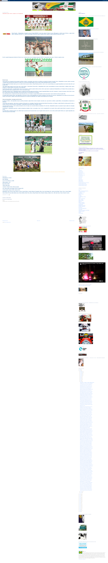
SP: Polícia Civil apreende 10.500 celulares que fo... (86, 449)
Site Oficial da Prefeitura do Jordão (83, 185)
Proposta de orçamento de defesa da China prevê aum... (86, 473)
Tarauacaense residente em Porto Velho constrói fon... (86, 441)
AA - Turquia (80, 189)
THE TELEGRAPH (81, 213)
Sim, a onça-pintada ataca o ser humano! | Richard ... (86, 483)
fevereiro (81, 491)
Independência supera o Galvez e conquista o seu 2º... (86, 385)
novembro (81, 372)
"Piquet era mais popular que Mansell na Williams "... (86, 462)
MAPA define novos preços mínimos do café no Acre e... (86, 446)
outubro (81, 373)
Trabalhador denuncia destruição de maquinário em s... (86, 394)
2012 (80, 507)
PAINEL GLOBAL (81, 180)
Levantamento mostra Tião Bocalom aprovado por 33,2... (86, 440)
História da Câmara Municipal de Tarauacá (85, 427)
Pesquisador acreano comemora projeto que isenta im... (86, 406)
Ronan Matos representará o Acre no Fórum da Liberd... (86, 391)
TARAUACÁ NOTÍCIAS (54, 3)
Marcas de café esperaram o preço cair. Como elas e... (86, 413)
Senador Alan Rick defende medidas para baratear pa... (86, 401)
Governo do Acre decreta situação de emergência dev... (86, 461)
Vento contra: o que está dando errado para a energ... (86, 484)
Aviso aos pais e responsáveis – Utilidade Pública (85, 469)
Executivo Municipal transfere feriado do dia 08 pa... (86, 472)
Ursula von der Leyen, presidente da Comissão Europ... (86, 482)
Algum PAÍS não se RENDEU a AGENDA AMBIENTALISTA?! (87, 382)
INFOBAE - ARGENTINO (81, 202)
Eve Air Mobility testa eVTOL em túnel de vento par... (86, 402)
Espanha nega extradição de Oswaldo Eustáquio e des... (86, 460)
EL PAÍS (80, 197)
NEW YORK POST (81, 204)
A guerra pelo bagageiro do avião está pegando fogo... (86, 468)
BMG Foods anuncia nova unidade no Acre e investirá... (86, 439)
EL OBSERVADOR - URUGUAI (82, 196)
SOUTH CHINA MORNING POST (82, 208)
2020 (80, 498)
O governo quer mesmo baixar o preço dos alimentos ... (86, 452)
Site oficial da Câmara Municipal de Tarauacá (84, 182)
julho (81, 377)
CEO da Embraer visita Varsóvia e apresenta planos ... (86, 459)
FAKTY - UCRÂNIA (81, 199)
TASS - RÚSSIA (80, 209)
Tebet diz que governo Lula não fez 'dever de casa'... (86, 390)
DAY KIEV (80, 194)
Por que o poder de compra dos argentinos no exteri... (86, 437)
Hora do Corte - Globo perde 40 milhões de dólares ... (86, 486)
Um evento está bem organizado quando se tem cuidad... (86, 471)
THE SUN (80, 212)
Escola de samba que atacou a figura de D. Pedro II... (86, 479)
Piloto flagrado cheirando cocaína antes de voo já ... (86, 436)
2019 (80, 499)
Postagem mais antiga (71, 220)
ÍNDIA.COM (80, 201)
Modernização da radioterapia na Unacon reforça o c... (86, 474)
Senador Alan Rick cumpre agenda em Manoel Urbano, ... (86, 393)
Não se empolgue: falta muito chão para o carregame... (86, 392)
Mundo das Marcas (81, 179)
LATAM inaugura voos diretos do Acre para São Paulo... (86, 383)
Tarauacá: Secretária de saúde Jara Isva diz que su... (86, 458)
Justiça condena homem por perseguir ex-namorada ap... (86, 396)
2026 (80, 369)
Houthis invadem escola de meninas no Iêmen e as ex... (86, 426)
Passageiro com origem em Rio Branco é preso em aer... (86, 434)
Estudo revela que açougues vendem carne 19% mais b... (86, 435)
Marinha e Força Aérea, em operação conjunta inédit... (86, 417)
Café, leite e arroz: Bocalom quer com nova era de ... (86, 480)
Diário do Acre (80, 177)
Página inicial (38, 220)
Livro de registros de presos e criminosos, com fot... (86, 415)
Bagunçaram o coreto (82, 405)
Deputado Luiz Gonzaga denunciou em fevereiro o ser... (86, 447)
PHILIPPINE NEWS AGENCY (82, 205)
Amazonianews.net (81, 171)
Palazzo (84, 551)
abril (80, 380)
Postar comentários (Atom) (8, 222)
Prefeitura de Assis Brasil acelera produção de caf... (86, 450)
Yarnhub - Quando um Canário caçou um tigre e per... (86, 490)
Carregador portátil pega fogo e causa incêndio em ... (86, 418)
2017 (80, 501)
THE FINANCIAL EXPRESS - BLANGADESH (84, 210)
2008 (80, 511)
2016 (80, 502)
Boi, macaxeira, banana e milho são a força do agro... (86, 419)
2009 (80, 510)
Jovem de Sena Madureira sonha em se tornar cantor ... (86, 428)
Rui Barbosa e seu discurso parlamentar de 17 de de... (86, 456)
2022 (80, 496)
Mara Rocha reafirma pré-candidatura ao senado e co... (86, 425)
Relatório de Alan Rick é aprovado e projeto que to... (86, 451)
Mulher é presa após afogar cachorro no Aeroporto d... (86, 412)
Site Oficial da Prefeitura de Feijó (82, 183)
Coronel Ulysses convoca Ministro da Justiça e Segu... (86, 414)
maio (80, 379)
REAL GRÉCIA (80, 207)
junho (81, 378)
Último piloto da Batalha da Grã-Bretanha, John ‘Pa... (86, 429)
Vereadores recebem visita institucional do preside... (86, 445)
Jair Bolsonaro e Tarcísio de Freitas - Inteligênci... (85, 407)
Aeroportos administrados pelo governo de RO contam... (86, 430)
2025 (80, 370)
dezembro (81, 371)
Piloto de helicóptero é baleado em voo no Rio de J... (86, 423)
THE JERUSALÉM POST (81, 211)
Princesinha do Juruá (81, 181)
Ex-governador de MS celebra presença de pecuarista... (86, 470)
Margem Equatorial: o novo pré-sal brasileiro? (85, 481)
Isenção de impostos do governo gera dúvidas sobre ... (86, 463)
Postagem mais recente (5, 220)
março (81, 381)
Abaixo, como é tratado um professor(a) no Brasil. (84, 285)
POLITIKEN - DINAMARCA (82, 206)
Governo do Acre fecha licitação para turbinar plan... (86, 485)
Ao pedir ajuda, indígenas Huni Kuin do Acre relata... (86, 424)
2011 (80, 508)
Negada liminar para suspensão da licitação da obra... (86, 403)
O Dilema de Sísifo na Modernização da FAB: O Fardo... (86, 438)
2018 (80, 500)
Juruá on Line (80, 178)
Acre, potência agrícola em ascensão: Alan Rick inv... (86, 384)
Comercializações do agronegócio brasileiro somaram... (86, 404)
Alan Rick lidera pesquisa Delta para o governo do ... (86, 395)
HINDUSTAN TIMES (81, 200)
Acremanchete (80, 170)
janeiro (81, 492)
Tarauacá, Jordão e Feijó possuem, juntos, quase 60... (86, 457)
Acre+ (79, 169)
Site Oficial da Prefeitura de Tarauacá (83, 184)
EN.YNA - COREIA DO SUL (82, 198)
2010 (80, 509)
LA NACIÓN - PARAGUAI (82, 203)
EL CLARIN (80, 195)
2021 (80, 497)
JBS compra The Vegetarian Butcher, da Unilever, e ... (86, 416)
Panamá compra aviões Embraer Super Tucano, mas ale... (86, 448)
